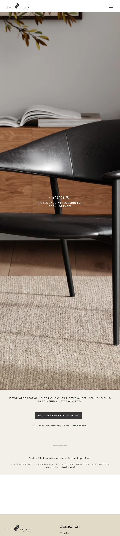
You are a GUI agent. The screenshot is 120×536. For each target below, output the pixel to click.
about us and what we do (69, 426)
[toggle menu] (111, 6)
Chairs (64, 533)
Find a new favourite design (55, 415)
